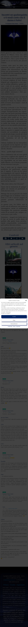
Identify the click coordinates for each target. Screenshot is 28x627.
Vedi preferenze (14, 323)
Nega (14, 320)
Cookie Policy (10, 326)
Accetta (14, 316)
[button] (26, 300)
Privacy (14, 326)
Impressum (18, 326)
